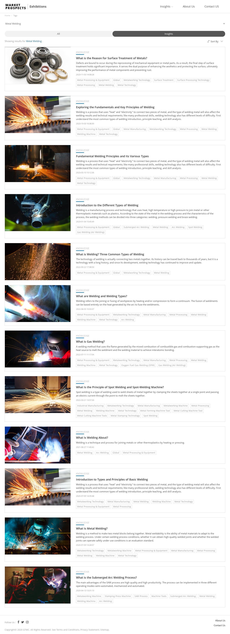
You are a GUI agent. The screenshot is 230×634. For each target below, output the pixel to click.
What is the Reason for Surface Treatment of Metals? (111, 58)
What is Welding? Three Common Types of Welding (110, 254)
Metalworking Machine (176, 405)
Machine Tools (158, 596)
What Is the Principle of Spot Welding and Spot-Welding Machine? (120, 387)
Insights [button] (165, 6)
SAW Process (141, 596)
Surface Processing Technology (193, 80)
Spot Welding (195, 227)
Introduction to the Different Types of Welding (107, 205)
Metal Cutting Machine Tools (92, 415)
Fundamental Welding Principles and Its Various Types (112, 156)
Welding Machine (86, 134)
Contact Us (219, 625)
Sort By (214, 41)
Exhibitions (38, 6)
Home (7, 15)
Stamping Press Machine (118, 596)
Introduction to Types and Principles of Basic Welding (112, 479)
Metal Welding (106, 85)
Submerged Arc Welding (136, 227)
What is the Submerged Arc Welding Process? (106, 577)
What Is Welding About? (92, 437)
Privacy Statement (89, 629)
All (58, 33)
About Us (189, 6)
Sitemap (104, 629)
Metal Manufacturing (135, 129)
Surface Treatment (163, 80)
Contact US (211, 6)
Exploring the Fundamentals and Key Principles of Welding (115, 107)
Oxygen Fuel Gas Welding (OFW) (138, 365)
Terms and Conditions (67, 629)
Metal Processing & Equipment (93, 80)
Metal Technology (127, 85)
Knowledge (82, 52)
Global (116, 80)
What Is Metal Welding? (91, 528)
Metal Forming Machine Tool (155, 410)
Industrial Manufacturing (90, 405)
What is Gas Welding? (90, 341)
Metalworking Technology (137, 80)
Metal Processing (86, 85)
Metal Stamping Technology (125, 415)
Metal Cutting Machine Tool (188, 410)
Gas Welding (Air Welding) (90, 232)
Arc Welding (178, 227)
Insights (169, 33)
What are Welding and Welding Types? (101, 296)
